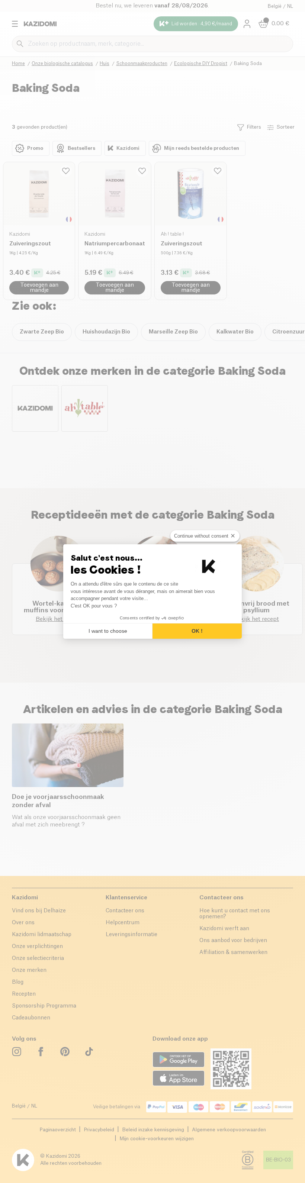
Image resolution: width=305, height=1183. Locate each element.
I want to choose (108, 631)
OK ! (197, 631)
